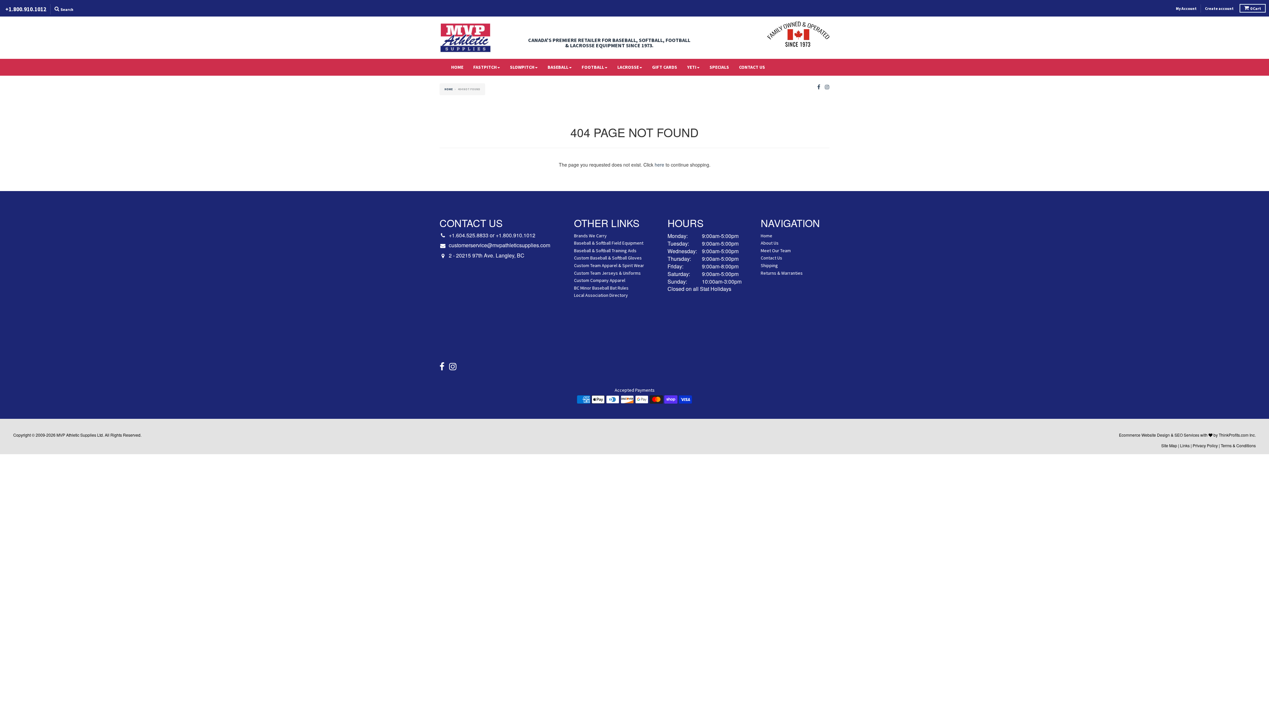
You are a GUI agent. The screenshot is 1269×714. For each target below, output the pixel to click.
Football (593, 67)
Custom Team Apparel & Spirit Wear (609, 265)
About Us (770, 243)
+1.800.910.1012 (515, 235)
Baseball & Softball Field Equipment (608, 243)
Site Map (1169, 445)
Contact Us (752, 67)
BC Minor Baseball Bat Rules (601, 288)
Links (1185, 445)
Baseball (558, 67)
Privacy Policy (1205, 445)
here (659, 164)
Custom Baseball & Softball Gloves (608, 258)
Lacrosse (628, 67)
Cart (1255, 8)
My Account (1186, 8)
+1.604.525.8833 (468, 235)
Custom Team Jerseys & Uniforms (607, 273)
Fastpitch (485, 67)
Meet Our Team (776, 251)
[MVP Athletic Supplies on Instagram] (827, 87)
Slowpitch (522, 67)
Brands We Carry (590, 236)
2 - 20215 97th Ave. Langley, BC (486, 255)
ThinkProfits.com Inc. (1237, 435)
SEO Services (1186, 435)
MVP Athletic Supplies (76, 435)
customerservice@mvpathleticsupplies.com (499, 245)
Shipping (769, 265)
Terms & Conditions (1238, 445)
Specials (719, 67)
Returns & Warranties (782, 273)
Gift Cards (664, 67)
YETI (691, 67)
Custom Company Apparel (599, 280)
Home (457, 67)
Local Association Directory (601, 295)
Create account (1219, 8)
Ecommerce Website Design (1144, 435)
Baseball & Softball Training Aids (605, 251)
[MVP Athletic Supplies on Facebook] (818, 87)
